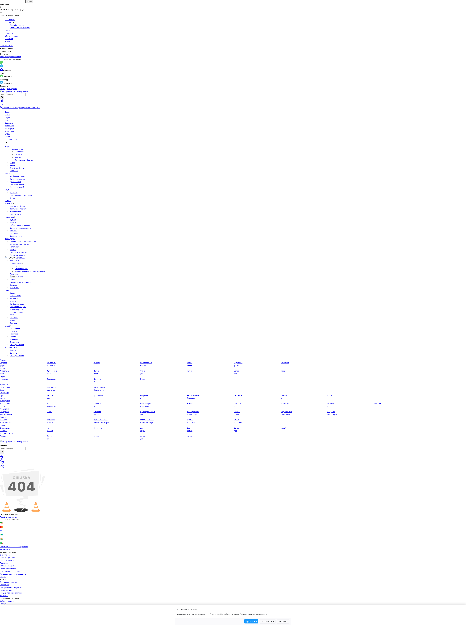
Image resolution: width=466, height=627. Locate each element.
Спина (12, 279)
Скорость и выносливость (20, 228)
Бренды (3, 604)
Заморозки (14, 260)
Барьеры (13, 230)
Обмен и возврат (12, 36)
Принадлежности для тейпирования (30, 271)
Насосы (13, 249)
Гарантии (9, 39)
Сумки (7, 136)
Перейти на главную (8, 517)
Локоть (20, 277)
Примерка (9, 33)
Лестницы (14, 233)
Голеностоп (14, 274)
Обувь (7, 117)
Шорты (18, 157)
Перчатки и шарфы (18, 306)
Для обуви (14, 339)
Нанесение (4, 585)
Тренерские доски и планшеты (23, 241)
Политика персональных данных (14, 547)
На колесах (14, 334)
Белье (12, 165)
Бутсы (12, 198)
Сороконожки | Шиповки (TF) (22, 195)
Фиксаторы (14, 287)
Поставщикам (6, 590)
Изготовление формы (24, 160)
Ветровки (14, 298)
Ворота (13, 350)
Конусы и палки (16, 236)
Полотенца (14, 247)
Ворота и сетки (11, 139)
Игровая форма (16, 149)
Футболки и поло (17, 304)
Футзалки (13, 192)
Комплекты (19, 152)
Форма (7, 112)
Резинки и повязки (17, 255)
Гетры (12, 162)
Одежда (8, 134)
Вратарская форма (17, 206)
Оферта (3, 576)
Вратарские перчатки (19, 209)
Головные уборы (16, 309)
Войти (2, 89)
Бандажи (13, 285)
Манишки (14, 171)
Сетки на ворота (16, 353)
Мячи (7, 115)
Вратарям (9, 123)
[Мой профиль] (1, 456)
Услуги (7, 41)
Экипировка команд (8, 582)
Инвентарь (9, 125)
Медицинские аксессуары (20, 282)
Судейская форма (17, 168)
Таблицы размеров (8, 601)
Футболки (18, 154)
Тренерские (15, 336)
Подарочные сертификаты (11, 587)
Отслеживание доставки (20, 28)
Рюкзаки (13, 331)
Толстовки (14, 317)
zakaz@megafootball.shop (10, 56)
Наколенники (15, 211)
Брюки (12, 320)
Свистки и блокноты (18, 252)
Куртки (13, 315)
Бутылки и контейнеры (19, 244)
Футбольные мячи (17, 176)
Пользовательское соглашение (13, 574)
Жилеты (13, 293)
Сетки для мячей (17, 187)
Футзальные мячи (17, 179)
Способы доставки (17, 25)
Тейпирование (16, 263)
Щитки (8, 120)
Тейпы (17, 266)
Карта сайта (5, 549)
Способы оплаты (7, 560)
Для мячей (14, 342)
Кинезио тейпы (21, 269)
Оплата (8, 30)
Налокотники (15, 214)
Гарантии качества (8, 568)
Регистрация (12, 89)
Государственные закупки (11, 593)
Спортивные (15, 328)
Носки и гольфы (16, 312)
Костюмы (13, 323)
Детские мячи (15, 181)
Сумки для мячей (17, 184)
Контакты (4, 595)
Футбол (13, 220)
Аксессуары (10, 128)
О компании (10, 19)
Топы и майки (15, 296)
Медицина (9, 131)
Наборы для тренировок (20, 225)
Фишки (13, 222)
